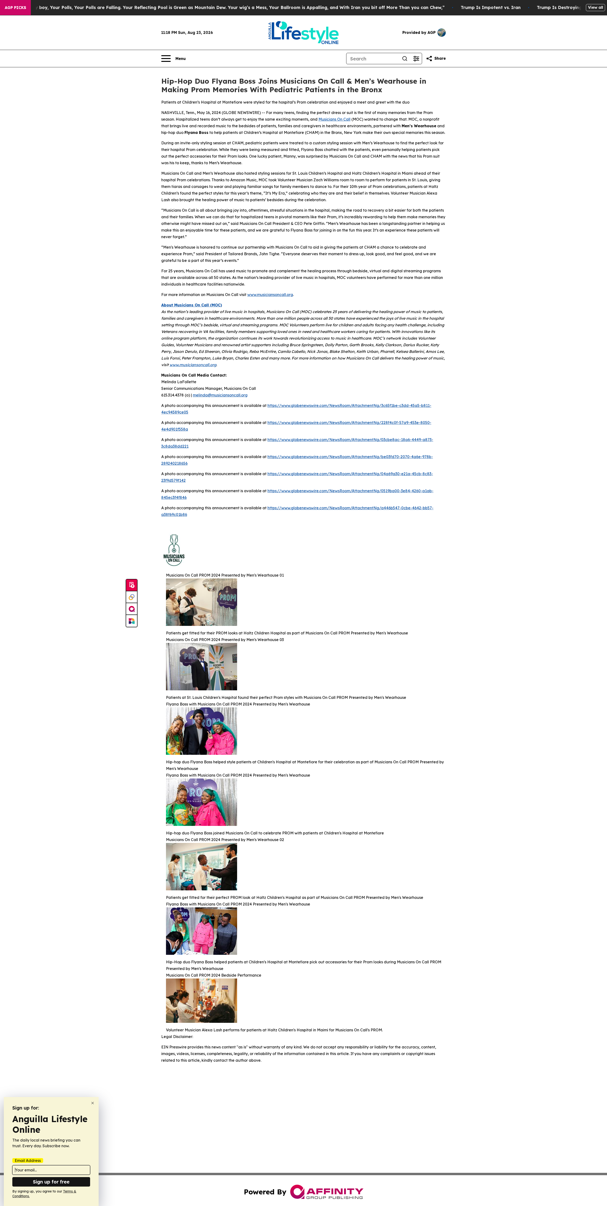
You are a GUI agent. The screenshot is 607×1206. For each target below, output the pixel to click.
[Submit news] (131, 585)
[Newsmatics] (131, 621)
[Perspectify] (131, 597)
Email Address (28, 1160)
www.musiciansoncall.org (270, 294)
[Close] (92, 1103)
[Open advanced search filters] (416, 58)
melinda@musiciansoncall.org (220, 395)
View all (595, 7)
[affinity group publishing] (131, 609)
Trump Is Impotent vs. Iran (491, 7)
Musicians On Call (334, 119)
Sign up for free (51, 1182)
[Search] (404, 58)
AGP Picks (15, 7)
